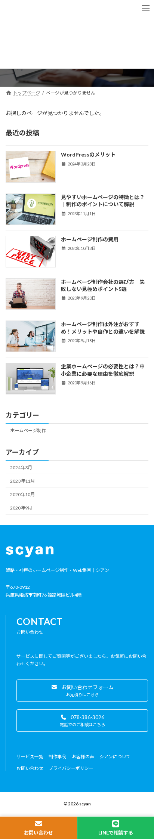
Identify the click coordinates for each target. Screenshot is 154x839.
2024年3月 (21, 467)
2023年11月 (22, 481)
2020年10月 (22, 494)
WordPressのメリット (88, 154)
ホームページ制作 (28, 430)
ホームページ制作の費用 (89, 239)
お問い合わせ (38, 833)
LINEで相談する (115, 833)
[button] (82, 690)
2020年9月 (21, 508)
